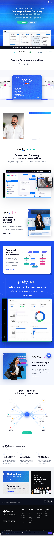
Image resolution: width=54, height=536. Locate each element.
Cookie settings (7, 533)
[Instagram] (9, 523)
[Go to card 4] (37, 97)
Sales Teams (31, 522)
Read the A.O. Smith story (37, 138)
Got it (50, 533)
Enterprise (30, 517)
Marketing (30, 524)
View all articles (47, 451)
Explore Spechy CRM (10, 271)
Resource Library (40, 515)
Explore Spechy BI (7, 235)
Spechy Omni (23, 513)
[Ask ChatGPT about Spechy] (45, 503)
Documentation (39, 517)
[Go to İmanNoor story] (33, 141)
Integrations (39, 519)
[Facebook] (12, 523)
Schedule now (10, 493)
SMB (29, 515)
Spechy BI (22, 524)
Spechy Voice (23, 517)
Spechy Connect (23, 521)
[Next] (52, 87)
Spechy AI (22, 515)
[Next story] (39, 141)
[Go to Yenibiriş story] (35, 141)
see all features (17, 97)
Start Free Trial (22, 22)
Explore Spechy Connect (27, 168)
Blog (37, 513)
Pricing (36, 1)
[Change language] (52, 2)
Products (18, 1)
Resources (31, 1)
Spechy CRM (23, 519)
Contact (46, 517)
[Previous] (2, 87)
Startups (30, 513)
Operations (31, 526)
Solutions (24, 1)
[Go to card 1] (35, 97)
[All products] (49, 2)
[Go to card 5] (38, 97)
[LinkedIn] (4, 523)
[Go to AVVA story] (32, 141)
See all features (27, 434)
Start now (9, 481)
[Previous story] (30, 141)
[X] (6, 523)
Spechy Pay (23, 522)
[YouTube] (14, 523)
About (46, 513)
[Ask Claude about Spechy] (48, 503)
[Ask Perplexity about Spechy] (51, 503)
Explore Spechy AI (36, 378)
